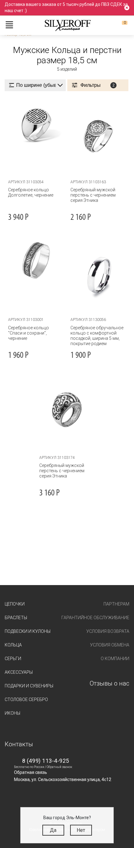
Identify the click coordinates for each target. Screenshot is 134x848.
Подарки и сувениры (29, 685)
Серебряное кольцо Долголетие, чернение (30, 192)
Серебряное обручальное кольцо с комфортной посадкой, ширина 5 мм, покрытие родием (96, 335)
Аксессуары (19, 672)
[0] (120, 25)
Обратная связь (30, 772)
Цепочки (15, 604)
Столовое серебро (26, 699)
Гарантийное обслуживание (95, 617)
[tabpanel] (98, 136)
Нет (81, 830)
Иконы (12, 713)
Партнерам (116, 604)
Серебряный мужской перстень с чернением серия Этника (93, 195)
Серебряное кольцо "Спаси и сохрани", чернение (28, 333)
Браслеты (16, 617)
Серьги (13, 658)
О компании (115, 658)
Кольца (13, 644)
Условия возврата (107, 631)
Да (53, 830)
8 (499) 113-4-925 (45, 760)
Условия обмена (109, 644)
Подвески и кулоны (27, 631)
